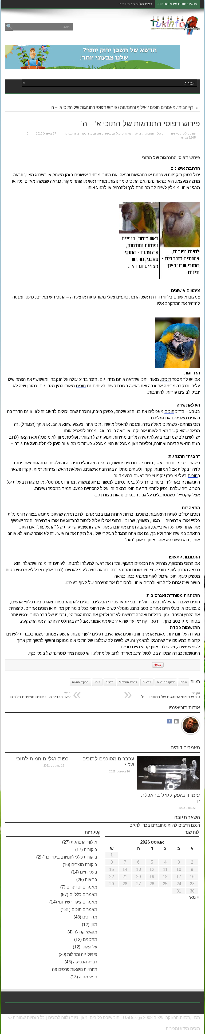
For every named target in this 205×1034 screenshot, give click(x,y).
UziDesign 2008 (138, 1017)
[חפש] (9, 27)
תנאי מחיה (88, 977)
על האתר (89, 947)
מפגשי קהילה (85, 932)
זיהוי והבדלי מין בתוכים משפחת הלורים (40, 695)
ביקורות (90, 849)
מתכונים (90, 939)
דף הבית (187, 107)
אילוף (183, 682)
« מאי (194, 897)
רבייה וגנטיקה (72, 133)
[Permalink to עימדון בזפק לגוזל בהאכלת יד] (168, 788)
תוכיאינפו (176, 133)
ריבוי (97, 682)
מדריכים (87, 133)
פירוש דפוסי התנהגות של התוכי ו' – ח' (170, 695)
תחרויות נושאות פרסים (77, 969)
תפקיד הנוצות (80, 682)
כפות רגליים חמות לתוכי (135, 4)
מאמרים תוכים (162, 107)
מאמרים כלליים (122, 133)
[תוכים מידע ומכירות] (175, 30)
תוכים (53, 1017)
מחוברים (159, 825)
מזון (93, 924)
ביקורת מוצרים (84, 864)
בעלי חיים (88, 872)
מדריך (109, 682)
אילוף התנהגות (166, 682)
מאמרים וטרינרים (81, 887)
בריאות (137, 133)
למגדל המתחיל (128, 682)
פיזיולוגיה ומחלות (82, 954)
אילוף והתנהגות (133, 107)
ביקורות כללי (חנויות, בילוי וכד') (69, 857)
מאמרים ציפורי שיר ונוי (77, 902)
